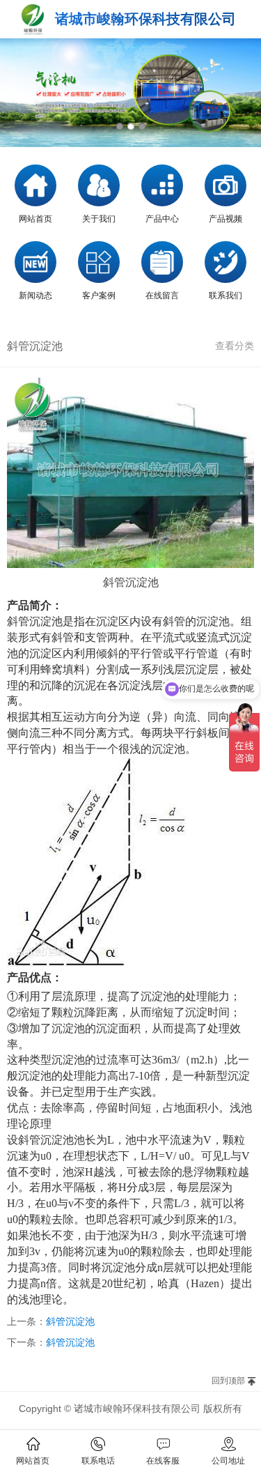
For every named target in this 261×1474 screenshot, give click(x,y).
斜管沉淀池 (70, 1321)
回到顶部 (228, 1380)
